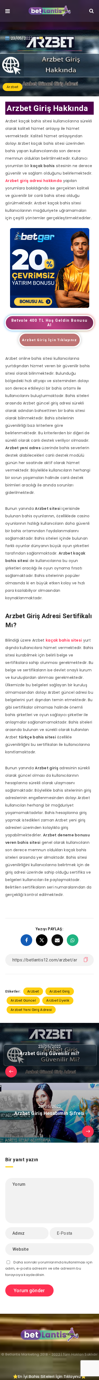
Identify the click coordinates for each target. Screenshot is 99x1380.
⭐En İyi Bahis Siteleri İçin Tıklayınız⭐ (49, 1376)
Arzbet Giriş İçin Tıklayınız (49, 340)
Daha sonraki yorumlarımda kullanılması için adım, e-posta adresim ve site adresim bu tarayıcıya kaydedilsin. (48, 1268)
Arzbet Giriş (59, 991)
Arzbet (12, 86)
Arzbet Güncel (23, 1000)
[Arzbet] (49, 306)
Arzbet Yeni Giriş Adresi (31, 1009)
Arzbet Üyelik (57, 1000)
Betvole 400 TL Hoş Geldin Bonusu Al (49, 322)
